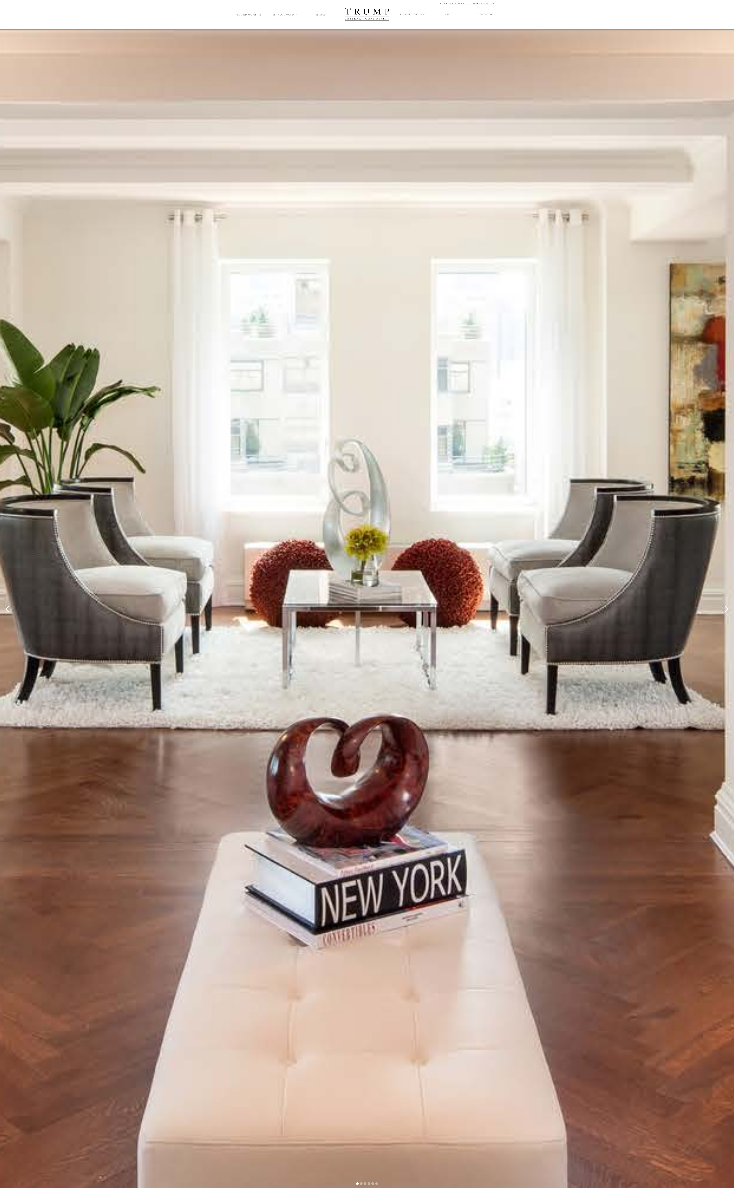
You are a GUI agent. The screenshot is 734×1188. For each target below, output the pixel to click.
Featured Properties (248, 14)
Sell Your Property (285, 14)
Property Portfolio (412, 14)
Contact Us (486, 14)
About (449, 14)
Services (321, 14)
